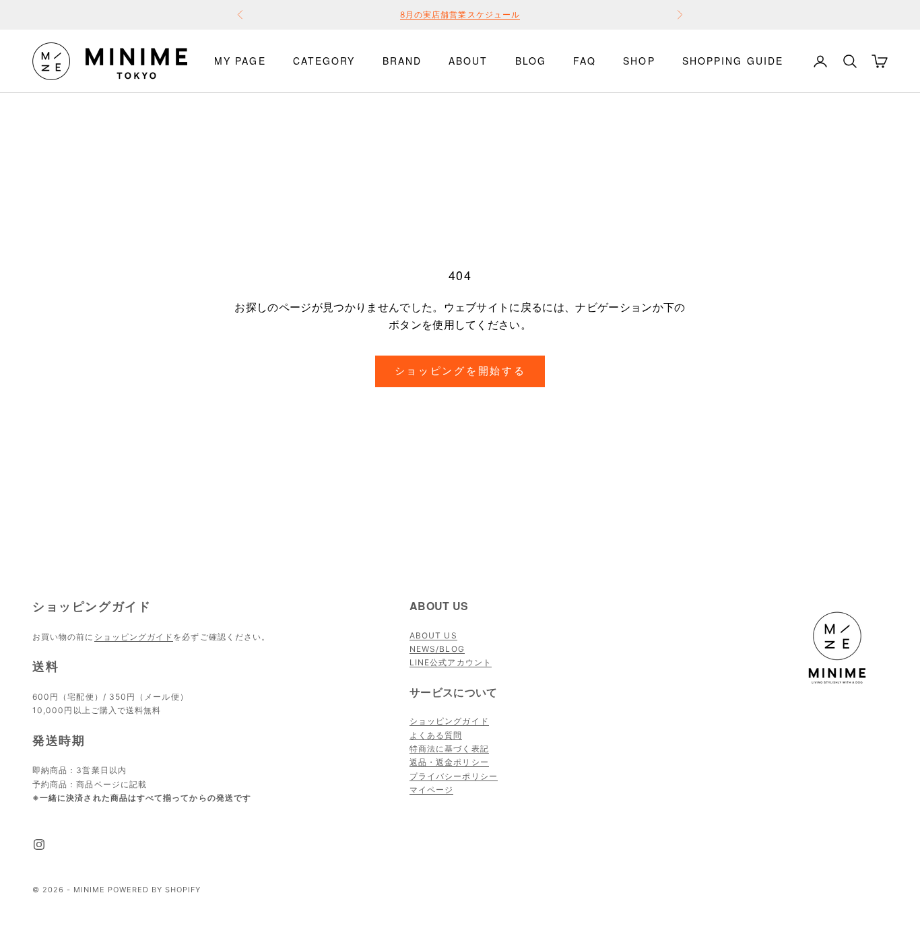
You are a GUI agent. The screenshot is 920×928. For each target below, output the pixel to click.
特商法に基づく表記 (449, 748)
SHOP (639, 60)
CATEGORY (324, 60)
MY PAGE (240, 60)
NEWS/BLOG (437, 649)
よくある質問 (435, 735)
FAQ (584, 60)
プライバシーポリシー (453, 776)
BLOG (530, 60)
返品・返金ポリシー (449, 762)
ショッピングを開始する (460, 370)
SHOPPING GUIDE (732, 60)
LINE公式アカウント (450, 662)
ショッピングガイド (134, 637)
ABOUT (468, 60)
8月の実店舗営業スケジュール (460, 14)
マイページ (431, 790)
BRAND (402, 60)
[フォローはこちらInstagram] (39, 844)
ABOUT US (433, 635)
